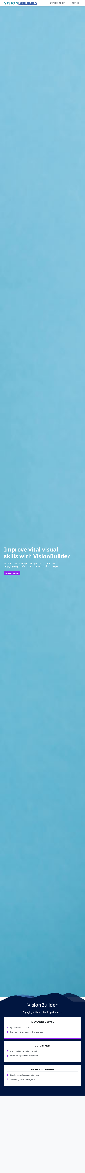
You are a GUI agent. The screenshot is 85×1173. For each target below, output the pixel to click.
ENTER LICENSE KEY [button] (56, 3)
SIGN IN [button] (75, 3)
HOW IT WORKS (12, 573)
